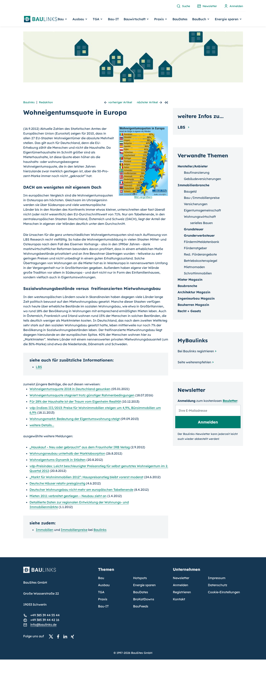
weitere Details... (42, 425)
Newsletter (181, 578)
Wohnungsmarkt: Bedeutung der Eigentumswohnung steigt (75, 419)
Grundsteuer (193, 229)
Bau (101, 578)
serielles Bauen (201, 223)
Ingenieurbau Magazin (196, 298)
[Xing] (73, 636)
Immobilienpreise (74, 530)
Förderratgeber (195, 248)
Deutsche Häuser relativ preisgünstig (57, 483)
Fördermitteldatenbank (201, 242)
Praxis (102, 599)
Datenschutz (217, 585)
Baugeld (190, 191)
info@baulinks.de (43, 624)
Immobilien (44, 530)
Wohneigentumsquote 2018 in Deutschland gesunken (70, 389)
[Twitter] (52, 636)
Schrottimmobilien (198, 273)
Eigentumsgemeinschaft (202, 210)
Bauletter (230, 401)
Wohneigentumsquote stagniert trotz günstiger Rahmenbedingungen (82, 395)
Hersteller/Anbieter (193, 166)
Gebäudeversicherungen (202, 179)
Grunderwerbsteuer (199, 235)
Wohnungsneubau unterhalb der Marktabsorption (67, 453)
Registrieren (182, 592)
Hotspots (140, 578)
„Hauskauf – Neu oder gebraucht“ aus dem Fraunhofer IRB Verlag (80, 447)
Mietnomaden (194, 267)
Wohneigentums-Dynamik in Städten (58, 460)
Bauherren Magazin (193, 305)
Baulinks (29, 102)
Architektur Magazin (194, 292)
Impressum (216, 578)
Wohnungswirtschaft (200, 217)
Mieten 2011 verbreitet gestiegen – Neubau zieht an (68, 496)
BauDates (179, 19)
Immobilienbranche (193, 185)
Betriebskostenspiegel (200, 261)
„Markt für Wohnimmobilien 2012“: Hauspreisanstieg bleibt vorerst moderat (86, 477)
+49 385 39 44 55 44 (45, 615)
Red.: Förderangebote (200, 254)
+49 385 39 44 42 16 (44, 620)
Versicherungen (196, 204)
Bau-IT (113, 19)
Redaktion (46, 102)
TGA (101, 592)
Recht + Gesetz (189, 311)
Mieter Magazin (190, 279)
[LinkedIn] (66, 636)
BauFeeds (140, 606)
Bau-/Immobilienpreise (202, 198)
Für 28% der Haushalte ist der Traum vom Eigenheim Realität (75, 401)
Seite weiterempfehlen (194, 362)
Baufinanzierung (196, 172)
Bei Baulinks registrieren (196, 351)
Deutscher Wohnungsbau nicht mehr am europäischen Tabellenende (81, 490)
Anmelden (180, 585)
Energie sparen (144, 585)
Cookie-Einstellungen (224, 592)
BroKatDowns (143, 599)
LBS (39, 367)
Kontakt (179, 599)
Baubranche (187, 286)
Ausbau (104, 585)
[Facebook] (59, 636)
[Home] (58, 572)
